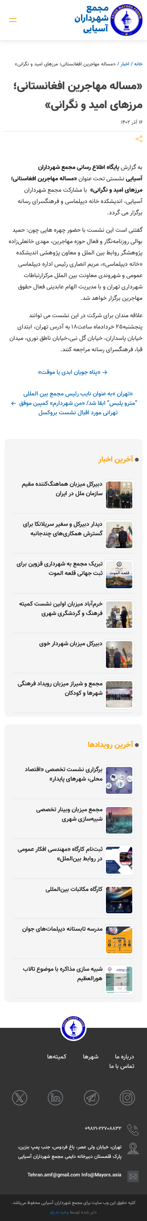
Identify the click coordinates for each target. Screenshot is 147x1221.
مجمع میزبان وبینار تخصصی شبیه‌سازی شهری (69, 814)
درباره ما (124, 1057)
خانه (138, 64)
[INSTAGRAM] (127, 1097)
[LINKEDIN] (55, 1097)
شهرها (90, 1057)
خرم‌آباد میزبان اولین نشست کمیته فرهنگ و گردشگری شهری (61, 609)
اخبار (125, 64)
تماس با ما (121, 1066)
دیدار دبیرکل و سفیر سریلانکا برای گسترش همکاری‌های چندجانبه (63, 529)
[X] (19, 1097)
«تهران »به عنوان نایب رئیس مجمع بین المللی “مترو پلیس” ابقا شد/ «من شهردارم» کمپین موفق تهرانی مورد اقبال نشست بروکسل (78, 403)
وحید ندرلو (60, 1212)
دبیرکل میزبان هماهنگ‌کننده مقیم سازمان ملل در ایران (62, 489)
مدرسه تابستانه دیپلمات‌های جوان (62, 929)
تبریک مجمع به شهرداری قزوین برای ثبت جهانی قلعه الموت (60, 568)
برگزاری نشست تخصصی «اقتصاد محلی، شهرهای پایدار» (64, 774)
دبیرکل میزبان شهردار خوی (71, 644)
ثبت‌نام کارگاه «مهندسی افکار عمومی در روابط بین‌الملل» (60, 854)
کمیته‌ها (56, 1057)
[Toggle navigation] (13, 20)
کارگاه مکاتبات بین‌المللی (74, 889)
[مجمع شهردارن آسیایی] (108, 20)
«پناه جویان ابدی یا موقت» (69, 372)
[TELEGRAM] (91, 1097)
